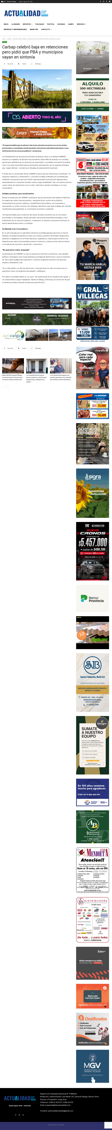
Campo (9, 39)
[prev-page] (3, 386)
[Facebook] (100, 1)
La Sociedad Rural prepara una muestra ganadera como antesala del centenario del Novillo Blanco (60, 377)
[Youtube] (109, 1)
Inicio (3, 39)
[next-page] (7, 386)
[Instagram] (103, 1)
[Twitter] (106, 1)
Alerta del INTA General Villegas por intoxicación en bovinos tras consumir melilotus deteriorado (12, 377)
